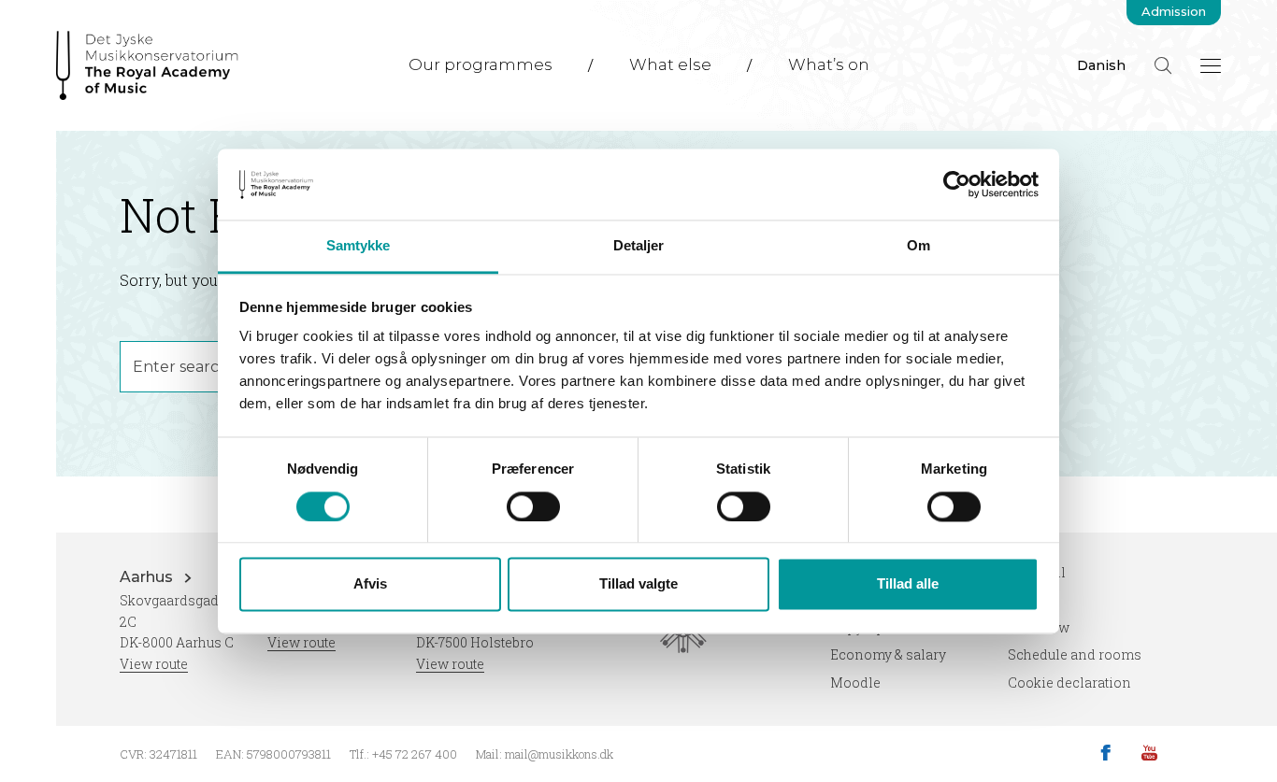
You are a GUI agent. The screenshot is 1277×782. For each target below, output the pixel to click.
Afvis (370, 584)
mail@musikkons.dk (559, 754)
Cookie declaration (1069, 682)
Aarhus (148, 577)
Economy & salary (888, 654)
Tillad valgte (638, 584)
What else (670, 64)
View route (154, 664)
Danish (1101, 65)
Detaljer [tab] (639, 246)
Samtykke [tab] (358, 246)
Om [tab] (918, 246)
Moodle (855, 682)
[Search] (1163, 65)
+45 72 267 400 (414, 754)
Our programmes (480, 64)
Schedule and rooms (1074, 654)
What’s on (828, 64)
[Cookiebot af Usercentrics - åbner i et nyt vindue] (957, 184)
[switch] (533, 506)
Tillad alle (908, 584)
